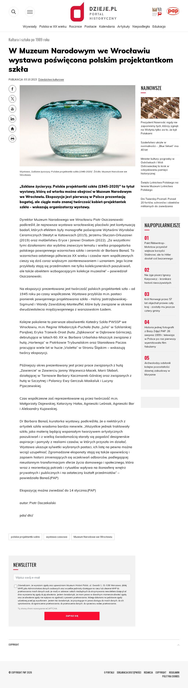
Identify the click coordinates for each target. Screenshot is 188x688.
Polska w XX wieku (52, 26)
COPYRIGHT (161, 672)
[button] (178, 645)
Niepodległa (141, 26)
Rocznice (75, 26)
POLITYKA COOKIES (170, 676)
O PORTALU (109, 672)
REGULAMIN (174, 672)
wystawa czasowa (56, 536)
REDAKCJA (148, 672)
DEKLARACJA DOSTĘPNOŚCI (129, 672)
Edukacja (158, 26)
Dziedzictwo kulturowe (51, 79)
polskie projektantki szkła (25, 536)
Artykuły (123, 26)
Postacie (90, 26)
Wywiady (30, 26)
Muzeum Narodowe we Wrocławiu (93, 536)
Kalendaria (107, 26)
